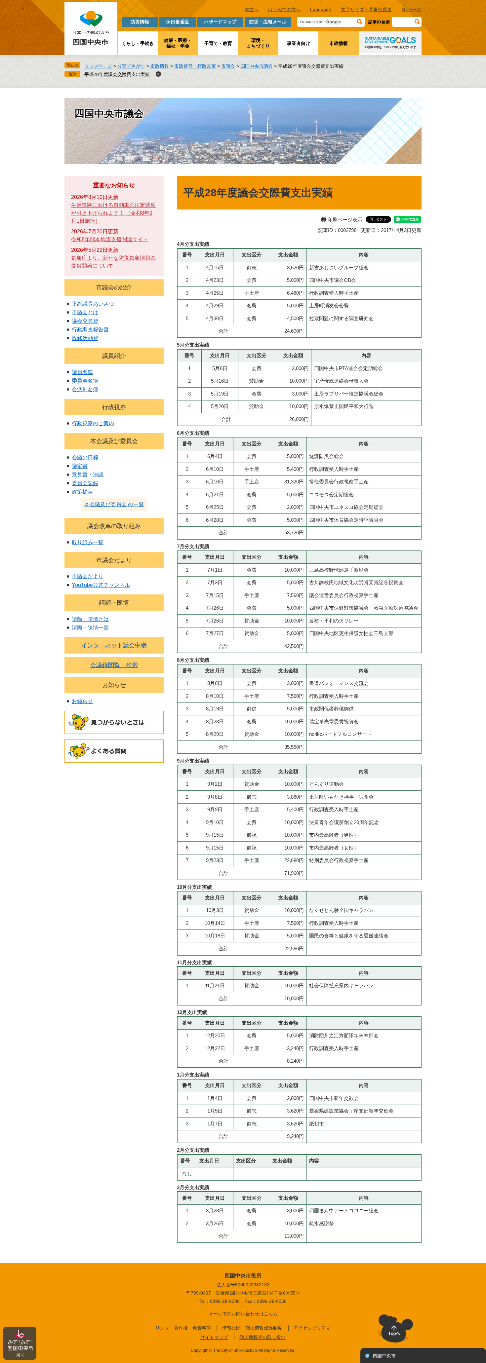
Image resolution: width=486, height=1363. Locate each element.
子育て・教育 (218, 43)
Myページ (411, 9)
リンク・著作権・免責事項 (183, 1328)
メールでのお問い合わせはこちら (243, 1313)
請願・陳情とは (90, 619)
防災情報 (140, 21)
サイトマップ (214, 1337)
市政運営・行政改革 (195, 66)
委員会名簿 (85, 381)
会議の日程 (85, 457)
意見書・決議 (87, 474)
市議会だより (114, 560)
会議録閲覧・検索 (114, 665)
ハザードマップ (220, 21)
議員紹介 (114, 356)
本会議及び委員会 (114, 441)
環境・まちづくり (258, 43)
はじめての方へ (284, 9)
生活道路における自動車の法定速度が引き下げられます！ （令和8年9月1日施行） (113, 213)
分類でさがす (131, 66)
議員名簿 (82, 372)
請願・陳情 (114, 602)
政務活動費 (85, 338)
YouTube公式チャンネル (101, 585)
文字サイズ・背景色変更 (366, 9)
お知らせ (114, 685)
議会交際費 (85, 321)
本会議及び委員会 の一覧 (114, 504)
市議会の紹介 (114, 287)
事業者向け (298, 43)
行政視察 (114, 407)
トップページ (98, 66)
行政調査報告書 (90, 329)
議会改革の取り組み (114, 526)
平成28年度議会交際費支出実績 (117, 74)
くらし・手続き (138, 43)
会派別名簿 (85, 389)
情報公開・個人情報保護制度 (252, 1328)
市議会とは (85, 312)
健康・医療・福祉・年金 (178, 43)
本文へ (252, 9)
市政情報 (338, 43)
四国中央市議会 (256, 66)
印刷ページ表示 (345, 219)
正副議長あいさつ (93, 304)
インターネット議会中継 (114, 645)
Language (320, 9)
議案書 (80, 466)
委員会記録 (85, 483)
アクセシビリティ (312, 1328)
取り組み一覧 (87, 542)
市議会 (228, 66)
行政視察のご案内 (93, 423)
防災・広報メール (267, 21)
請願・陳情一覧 (90, 627)
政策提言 (82, 492)
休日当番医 (177, 21)
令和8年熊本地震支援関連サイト (109, 239)
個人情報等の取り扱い (262, 1337)
